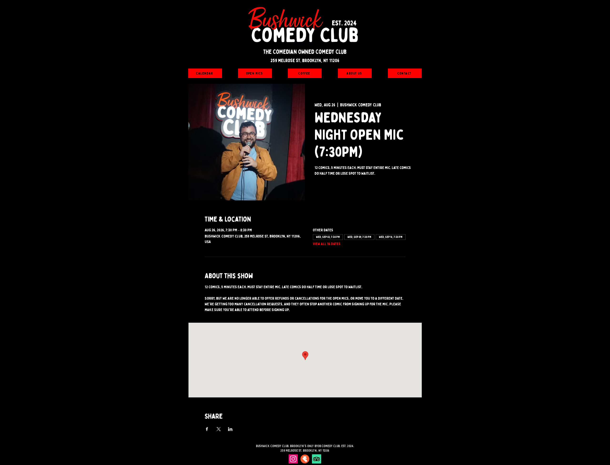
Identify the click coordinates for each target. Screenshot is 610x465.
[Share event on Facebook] (207, 429)
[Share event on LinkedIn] (230, 429)
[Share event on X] (218, 429)
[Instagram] (293, 459)
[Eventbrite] (305, 459)
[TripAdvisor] (316, 459)
